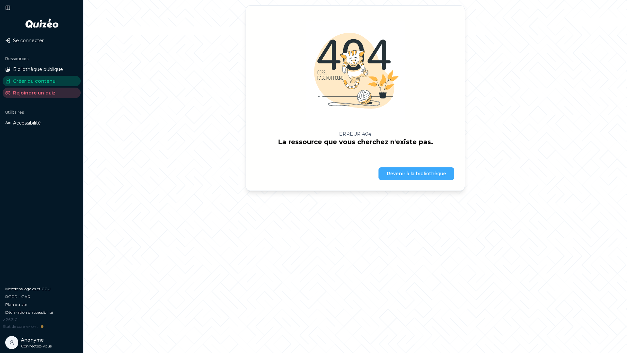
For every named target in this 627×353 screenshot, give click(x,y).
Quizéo (41, 24)
